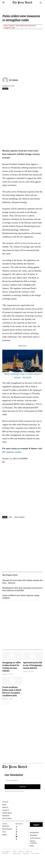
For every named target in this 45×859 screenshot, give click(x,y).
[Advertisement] (22, 52)
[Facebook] (12, 93)
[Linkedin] (33, 93)
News (10, 517)
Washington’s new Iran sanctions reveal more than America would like (22, 589)
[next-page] (7, 703)
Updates (11, 26)
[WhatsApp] (28, 93)
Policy (32, 846)
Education (5, 826)
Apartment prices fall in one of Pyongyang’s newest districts (32, 665)
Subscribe (22, 787)
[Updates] (5, 80)
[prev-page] (3, 703)
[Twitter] (16, 829)
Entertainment (7, 829)
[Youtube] (16, 836)
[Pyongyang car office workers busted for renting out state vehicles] (12, 656)
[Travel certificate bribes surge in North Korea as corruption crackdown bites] (12, 681)
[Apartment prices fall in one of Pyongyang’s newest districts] (33, 656)
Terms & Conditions (33, 842)
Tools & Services (35, 838)
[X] (17, 93)
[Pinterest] (38, 93)
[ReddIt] (22, 93)
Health (4, 835)
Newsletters (33, 835)
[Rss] (16, 839)
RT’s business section (11, 452)
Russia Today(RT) (19, 517)
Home (5, 26)
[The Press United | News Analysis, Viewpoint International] (26, 2)
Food (4, 832)
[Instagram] (16, 834)
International (34, 832)
